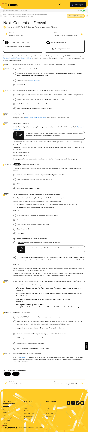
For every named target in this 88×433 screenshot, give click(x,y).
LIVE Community (29, 416)
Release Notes (7, 410)
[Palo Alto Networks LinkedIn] (73, 404)
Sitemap (5, 423)
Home (4, 14)
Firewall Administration (28, 14)
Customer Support (29, 413)
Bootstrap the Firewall (41, 14)
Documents (48, 416)
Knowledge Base (29, 419)
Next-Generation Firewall (14, 14)
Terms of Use (49, 413)
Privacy (47, 408)
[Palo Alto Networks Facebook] (69, 404)
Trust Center (49, 411)
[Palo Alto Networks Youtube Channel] (82, 404)
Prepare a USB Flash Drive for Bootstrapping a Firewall (18, 16)
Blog (4, 415)
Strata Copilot (78, 5)
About (26, 408)
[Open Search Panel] (60, 5)
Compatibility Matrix (9, 418)
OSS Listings (7, 420)
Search (5, 412)
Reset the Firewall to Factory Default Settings (17, 58)
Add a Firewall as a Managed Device (35, 117)
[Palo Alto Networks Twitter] (78, 404)
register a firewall (34, 80)
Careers (26, 411)
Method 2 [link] (23, 357)
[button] (86, 346)
